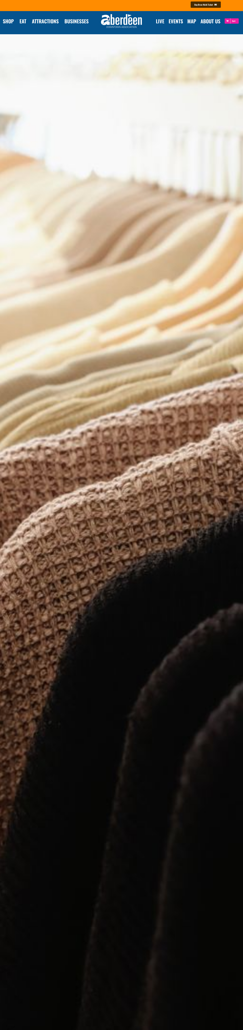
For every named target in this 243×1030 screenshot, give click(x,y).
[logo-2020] (121, 14)
